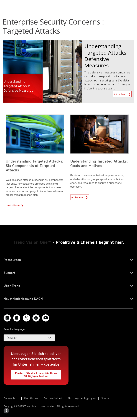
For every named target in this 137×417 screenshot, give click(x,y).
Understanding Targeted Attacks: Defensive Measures (106, 56)
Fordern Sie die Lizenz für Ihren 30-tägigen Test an (34, 374)
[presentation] (35, 134)
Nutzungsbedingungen (82, 398)
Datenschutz (11, 398)
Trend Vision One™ (32, 242)
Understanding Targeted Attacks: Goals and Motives (99, 163)
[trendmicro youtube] (45, 318)
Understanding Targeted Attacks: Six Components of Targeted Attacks (34, 165)
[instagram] (36, 318)
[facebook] (16, 318)
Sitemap (106, 398)
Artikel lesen (121, 93)
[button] (29, 337)
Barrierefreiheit (53, 398)
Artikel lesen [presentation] (13, 205)
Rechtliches (31, 398)
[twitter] (26, 318)
